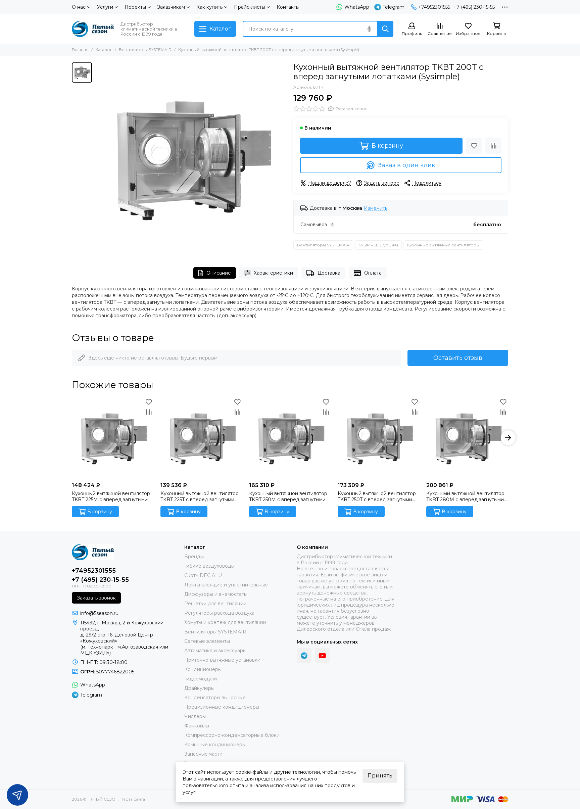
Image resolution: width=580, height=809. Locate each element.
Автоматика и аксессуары (215, 651)
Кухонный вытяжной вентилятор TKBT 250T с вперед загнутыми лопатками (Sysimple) (377, 496)
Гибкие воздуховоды (209, 566)
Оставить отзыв (457, 358)
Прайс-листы (249, 7)
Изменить (375, 208)
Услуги (105, 7)
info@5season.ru (99, 613)
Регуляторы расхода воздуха (219, 613)
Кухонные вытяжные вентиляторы (443, 244)
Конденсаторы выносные (215, 698)
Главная (80, 49)
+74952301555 (434, 7)
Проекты (135, 7)
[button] (71, 437)
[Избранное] (474, 146)
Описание (218, 273)
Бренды (194, 557)
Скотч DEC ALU (203, 575)
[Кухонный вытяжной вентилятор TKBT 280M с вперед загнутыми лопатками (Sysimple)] (467, 438)
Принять (380, 775)
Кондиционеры (203, 669)
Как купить (209, 7)
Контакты (288, 7)
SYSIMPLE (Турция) (378, 244)
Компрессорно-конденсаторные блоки (232, 735)
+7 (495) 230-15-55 (474, 7)
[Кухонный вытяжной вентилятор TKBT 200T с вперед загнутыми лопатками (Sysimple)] (191, 158)
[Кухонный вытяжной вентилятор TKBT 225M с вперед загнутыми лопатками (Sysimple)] (113, 438)
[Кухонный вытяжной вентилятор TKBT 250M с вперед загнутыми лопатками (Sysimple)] (290, 438)
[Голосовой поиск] (369, 29)
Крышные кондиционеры (215, 745)
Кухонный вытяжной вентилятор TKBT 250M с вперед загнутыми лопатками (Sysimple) (288, 496)
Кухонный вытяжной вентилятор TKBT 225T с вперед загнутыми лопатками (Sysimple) (199, 496)
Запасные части (203, 754)
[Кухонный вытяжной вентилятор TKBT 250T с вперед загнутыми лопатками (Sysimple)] (379, 438)
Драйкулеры (199, 688)
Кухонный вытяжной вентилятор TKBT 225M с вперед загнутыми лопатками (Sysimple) (111, 496)
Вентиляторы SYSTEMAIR (145, 49)
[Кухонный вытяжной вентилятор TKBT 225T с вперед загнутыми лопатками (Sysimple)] (201, 438)
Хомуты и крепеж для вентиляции (225, 622)
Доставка (329, 273)
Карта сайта (132, 799)
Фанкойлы (196, 726)
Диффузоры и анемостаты (215, 594)
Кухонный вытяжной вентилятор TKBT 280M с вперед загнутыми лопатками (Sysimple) (465, 496)
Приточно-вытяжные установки (222, 660)
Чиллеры (195, 716)
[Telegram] (304, 655)
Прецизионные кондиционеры (221, 707)
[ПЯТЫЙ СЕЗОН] (93, 29)
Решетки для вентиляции (215, 604)
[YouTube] (322, 655)
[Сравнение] (493, 146)
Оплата (373, 273)
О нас (79, 7)
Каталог (103, 49)
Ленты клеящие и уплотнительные (226, 585)
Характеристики (273, 273)
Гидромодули (200, 679)
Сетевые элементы (207, 641)
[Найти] (385, 29)
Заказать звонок (96, 598)
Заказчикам (171, 7)
